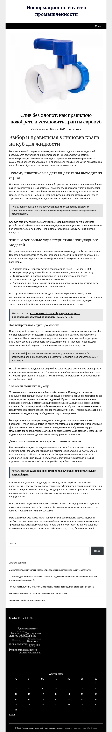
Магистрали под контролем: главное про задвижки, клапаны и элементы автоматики (50, 569)
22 (82, 699)
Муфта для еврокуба (20, 517)
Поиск (12, 543)
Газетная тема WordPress (85, 728)
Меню (98, 26)
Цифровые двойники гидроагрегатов (27, 600)
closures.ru (24, 368)
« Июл (12, 714)
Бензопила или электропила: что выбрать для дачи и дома (38, 593)
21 (69, 699)
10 (16, 694)
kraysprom (75, 129)
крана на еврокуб (50, 161)
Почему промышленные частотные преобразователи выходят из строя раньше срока (51, 586)
